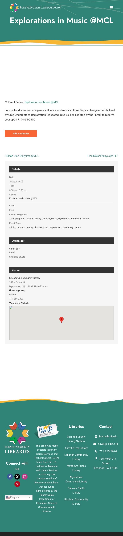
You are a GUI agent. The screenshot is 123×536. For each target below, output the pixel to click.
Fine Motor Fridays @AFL (102, 156)
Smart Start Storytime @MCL (22, 156)
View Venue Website (19, 303)
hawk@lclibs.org (107, 443)
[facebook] (10, 477)
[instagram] (25, 477)
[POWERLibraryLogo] (46, 423)
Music (54, 218)
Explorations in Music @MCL (23, 198)
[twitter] (17, 477)
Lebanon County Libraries (37, 218)
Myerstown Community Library (73, 218)
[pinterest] (17, 484)
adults (12, 227)
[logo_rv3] (36, 4)
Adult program (16, 218)
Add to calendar (21, 133)
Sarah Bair (14, 248)
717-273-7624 (108, 451)
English (14, 497)
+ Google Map (18, 290)
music (46, 227)
